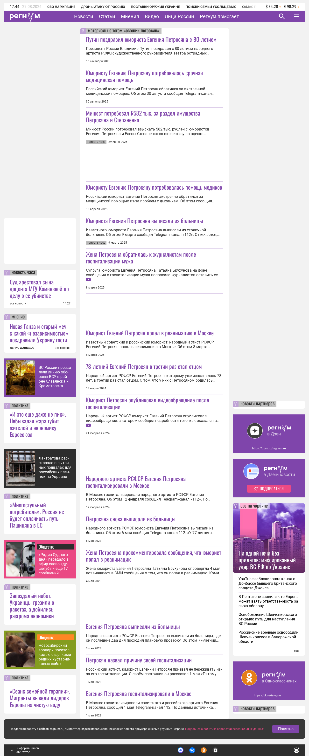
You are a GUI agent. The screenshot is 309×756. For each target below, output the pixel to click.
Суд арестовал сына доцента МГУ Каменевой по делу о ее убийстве (39, 288)
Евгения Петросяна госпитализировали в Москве (138, 693)
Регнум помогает (219, 16)
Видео (152, 16)
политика (20, 406)
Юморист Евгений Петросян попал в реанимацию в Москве (150, 332)
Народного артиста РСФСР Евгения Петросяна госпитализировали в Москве (136, 481)
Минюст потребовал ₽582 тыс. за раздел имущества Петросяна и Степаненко (143, 116)
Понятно (286, 729)
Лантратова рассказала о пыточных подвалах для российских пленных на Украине (55, 467)
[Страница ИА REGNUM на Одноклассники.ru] (204, 750)
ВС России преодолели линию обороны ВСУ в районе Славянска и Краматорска (55, 376)
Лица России (179, 16)
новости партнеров (257, 404)
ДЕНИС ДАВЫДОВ (22, 348)
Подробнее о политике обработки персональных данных (224, 729)
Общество (47, 547)
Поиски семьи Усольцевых (211, 7)
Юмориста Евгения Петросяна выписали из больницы (144, 220)
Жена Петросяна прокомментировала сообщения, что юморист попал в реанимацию (153, 555)
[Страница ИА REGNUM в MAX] (180, 750)
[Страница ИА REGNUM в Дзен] (215, 750)
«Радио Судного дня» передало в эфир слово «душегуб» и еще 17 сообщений (54, 563)
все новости (18, 303)
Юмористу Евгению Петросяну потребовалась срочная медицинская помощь (144, 76)
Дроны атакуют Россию (103, 7)
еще (296, 651)
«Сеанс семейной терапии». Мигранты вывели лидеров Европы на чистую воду (40, 697)
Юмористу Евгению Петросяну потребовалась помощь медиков (154, 187)
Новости (83, 16)
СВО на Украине (61, 7)
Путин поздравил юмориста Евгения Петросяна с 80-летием (151, 39)
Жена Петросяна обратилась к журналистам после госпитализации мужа (141, 257)
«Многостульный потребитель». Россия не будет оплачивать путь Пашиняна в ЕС (37, 514)
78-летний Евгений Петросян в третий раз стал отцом (144, 366)
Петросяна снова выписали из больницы (131, 518)
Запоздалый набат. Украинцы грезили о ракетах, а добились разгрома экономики (32, 605)
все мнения (62, 348)
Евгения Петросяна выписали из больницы (133, 626)
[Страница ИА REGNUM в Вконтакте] (192, 750)
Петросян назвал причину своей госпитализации (139, 659)
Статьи (107, 16)
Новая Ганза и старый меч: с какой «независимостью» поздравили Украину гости (39, 333)
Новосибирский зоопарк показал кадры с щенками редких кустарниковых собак (55, 654)
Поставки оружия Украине (155, 7)
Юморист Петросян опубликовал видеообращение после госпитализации (147, 403)
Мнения (130, 16)
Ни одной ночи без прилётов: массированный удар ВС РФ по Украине (267, 560)
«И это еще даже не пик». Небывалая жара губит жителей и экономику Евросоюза (38, 424)
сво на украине (254, 506)
